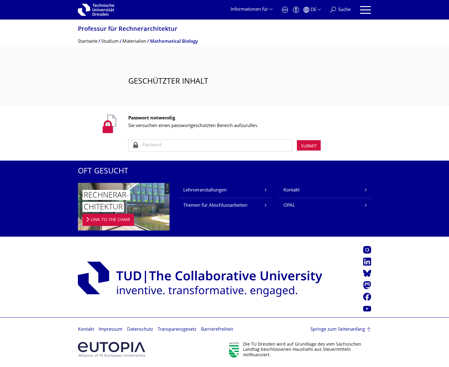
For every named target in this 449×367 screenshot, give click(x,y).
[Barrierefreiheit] (296, 10)
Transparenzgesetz (177, 329)
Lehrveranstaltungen (205, 190)
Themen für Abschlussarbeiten (215, 205)
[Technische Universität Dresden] (96, 10)
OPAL (289, 205)
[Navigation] (365, 10)
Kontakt (291, 190)
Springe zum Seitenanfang (337, 329)
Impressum (110, 329)
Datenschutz (140, 329)
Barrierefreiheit (217, 329)
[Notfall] (285, 10)
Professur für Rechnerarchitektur (127, 29)
